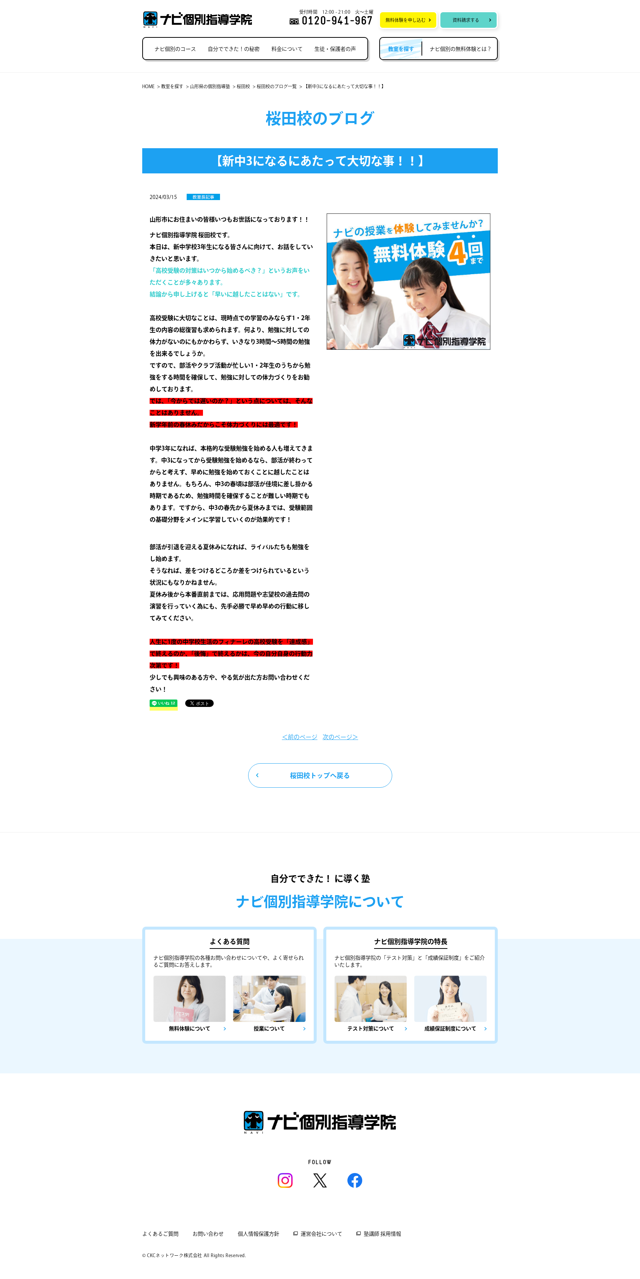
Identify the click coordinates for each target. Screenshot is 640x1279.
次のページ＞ (340, 737)
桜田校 (243, 86)
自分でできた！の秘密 (234, 49)
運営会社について (321, 1233)
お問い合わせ (208, 1233)
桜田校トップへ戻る (320, 775)
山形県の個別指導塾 (210, 86)
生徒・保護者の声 (335, 49)
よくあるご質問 (160, 1233)
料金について (287, 49)
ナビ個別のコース (175, 49)
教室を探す (172, 86)
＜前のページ (299, 737)
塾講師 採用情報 (382, 1233)
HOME (148, 86)
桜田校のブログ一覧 (277, 86)
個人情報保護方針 (258, 1233)
